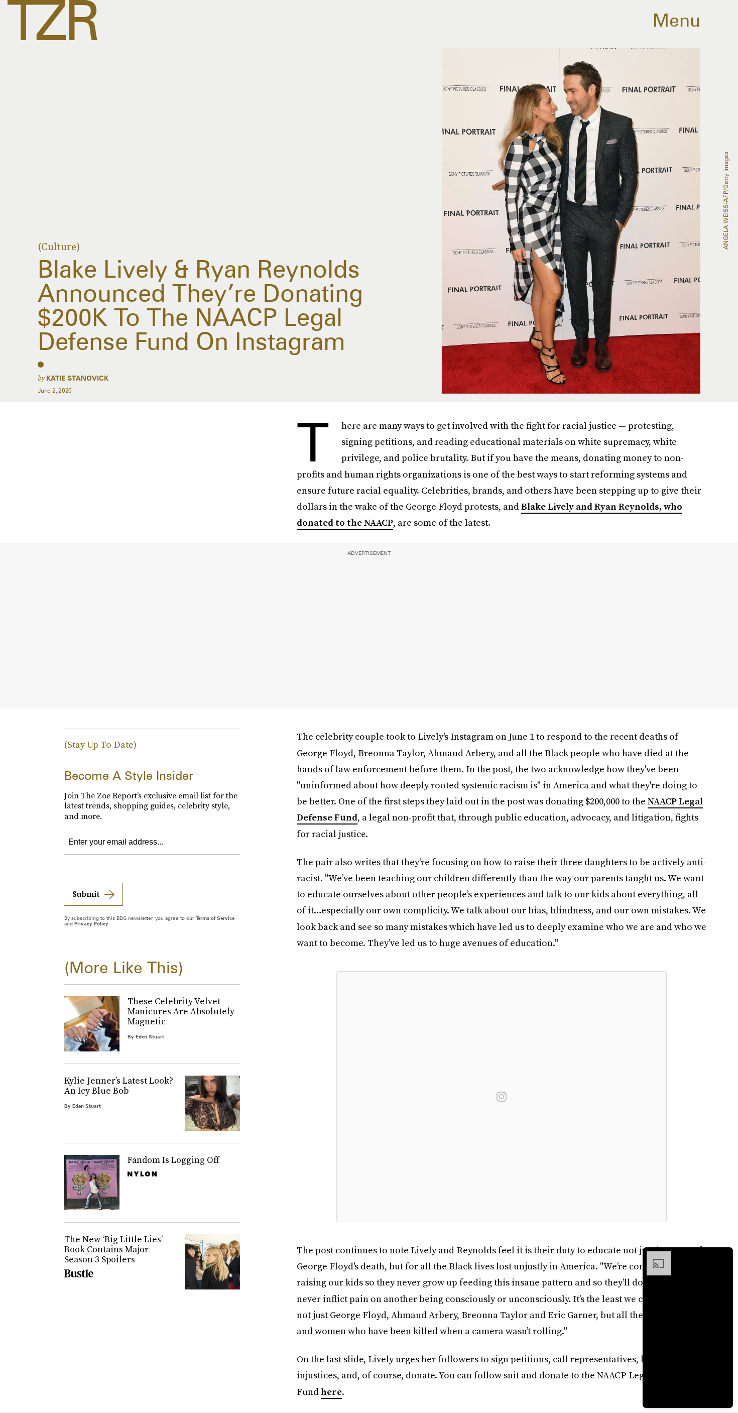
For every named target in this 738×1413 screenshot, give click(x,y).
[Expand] (654, 1256)
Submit (85, 893)
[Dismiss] (722, 1256)
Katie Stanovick (77, 378)
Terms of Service (215, 918)
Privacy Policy (91, 923)
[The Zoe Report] (52, 20)
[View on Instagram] (501, 1097)
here (331, 1391)
